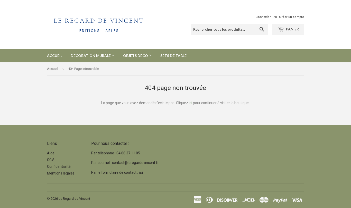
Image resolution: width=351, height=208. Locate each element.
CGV (50, 160)
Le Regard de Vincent (74, 199)
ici (190, 103)
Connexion (263, 17)
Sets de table (173, 55)
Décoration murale (91, 55)
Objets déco (136, 55)
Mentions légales (61, 173)
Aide (50, 153)
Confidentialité (59, 166)
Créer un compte (291, 17)
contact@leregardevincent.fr (135, 163)
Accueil (54, 55)
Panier (292, 29)
